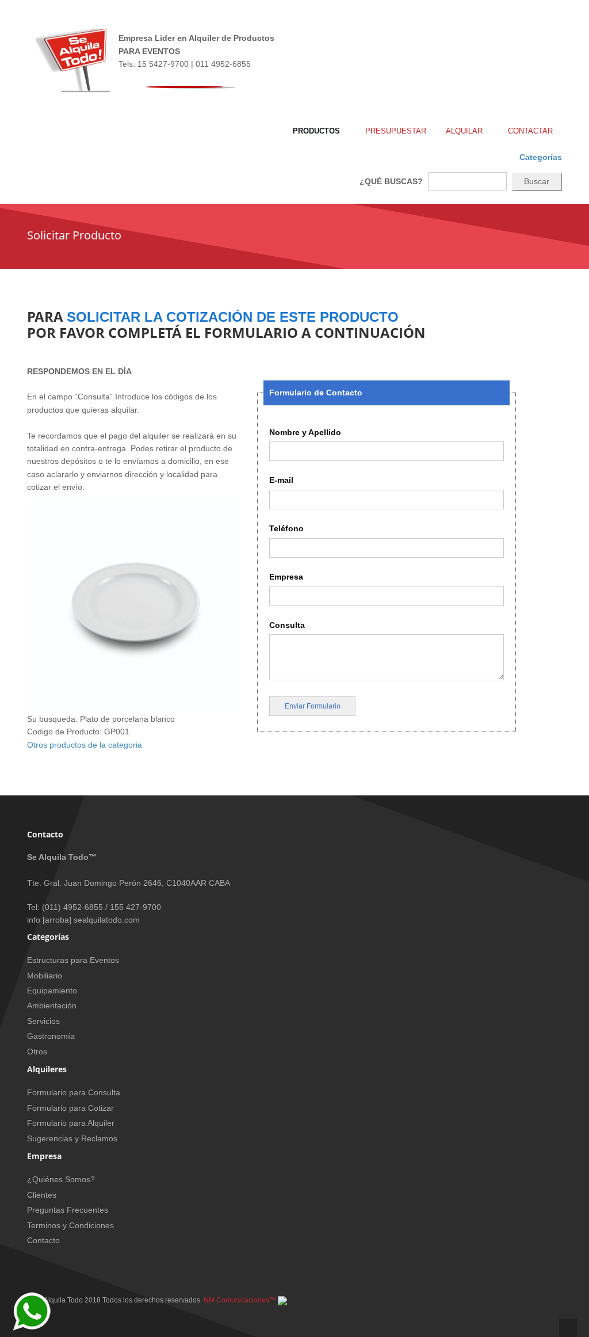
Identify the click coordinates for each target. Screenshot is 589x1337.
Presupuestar (395, 131)
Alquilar (464, 131)
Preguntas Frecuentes (67, 1209)
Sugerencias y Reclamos (72, 1138)
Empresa (286, 576)
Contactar (530, 131)
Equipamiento (52, 990)
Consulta (287, 625)
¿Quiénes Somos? (61, 1179)
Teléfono (286, 528)
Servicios (43, 1021)
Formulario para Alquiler (70, 1123)
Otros (37, 1051)
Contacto (43, 1240)
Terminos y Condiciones (70, 1225)
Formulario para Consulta (73, 1092)
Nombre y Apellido (305, 432)
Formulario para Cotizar (70, 1108)
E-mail (281, 480)
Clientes (41, 1194)
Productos (316, 131)
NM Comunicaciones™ (240, 1300)
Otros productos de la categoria (84, 744)
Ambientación (52, 1005)
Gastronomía (51, 1036)
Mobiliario (44, 975)
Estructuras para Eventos (73, 960)
